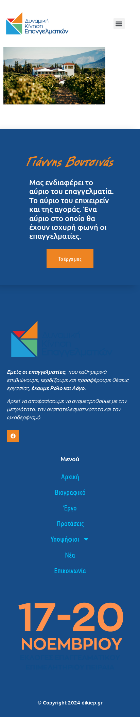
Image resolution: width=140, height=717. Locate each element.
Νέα (70, 554)
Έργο (70, 507)
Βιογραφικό (70, 492)
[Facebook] (13, 436)
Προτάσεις (70, 523)
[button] (119, 23)
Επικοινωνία (70, 570)
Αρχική (70, 476)
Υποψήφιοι (65, 539)
